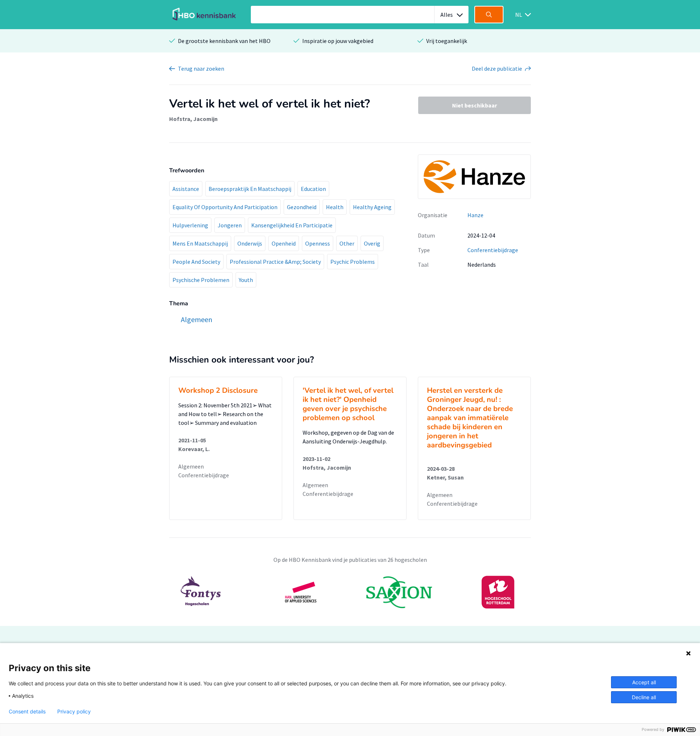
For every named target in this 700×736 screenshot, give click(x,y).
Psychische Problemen (200, 279)
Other (346, 243)
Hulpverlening (190, 225)
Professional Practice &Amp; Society (275, 261)
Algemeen (191, 466)
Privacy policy (74, 712)
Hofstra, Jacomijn (193, 118)
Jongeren (230, 225)
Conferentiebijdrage (492, 250)
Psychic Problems (352, 261)
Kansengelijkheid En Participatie (291, 225)
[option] (350, 592)
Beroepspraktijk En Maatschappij (250, 188)
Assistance (185, 188)
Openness (317, 243)
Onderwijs (249, 243)
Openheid (284, 243)
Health (334, 207)
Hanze (475, 215)
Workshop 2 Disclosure (218, 390)
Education (313, 188)
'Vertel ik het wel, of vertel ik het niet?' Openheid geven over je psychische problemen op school (348, 404)
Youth (246, 279)
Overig (372, 243)
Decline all (644, 697)
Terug (201, 68)
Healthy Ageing (372, 207)
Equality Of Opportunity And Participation (224, 207)
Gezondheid (301, 207)
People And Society (196, 261)
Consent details (27, 712)
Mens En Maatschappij (200, 243)
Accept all (644, 682)
